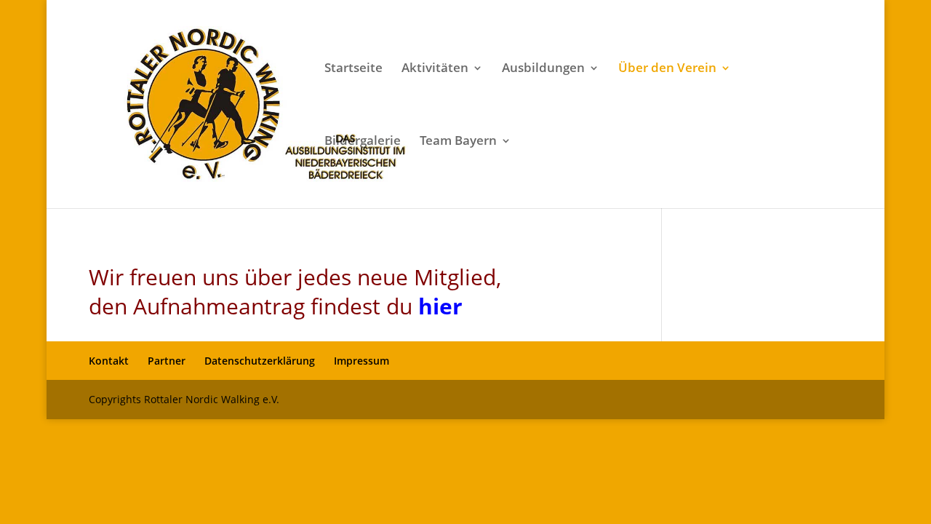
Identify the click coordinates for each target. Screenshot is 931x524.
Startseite (353, 69)
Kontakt (109, 361)
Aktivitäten (434, 69)
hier (440, 306)
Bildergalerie (362, 141)
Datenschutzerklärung (259, 361)
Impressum (361, 361)
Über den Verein (667, 69)
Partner (166, 361)
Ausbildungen (543, 69)
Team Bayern (458, 141)
